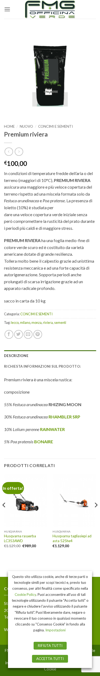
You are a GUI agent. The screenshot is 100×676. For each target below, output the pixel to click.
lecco (15, 322)
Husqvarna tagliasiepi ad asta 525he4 (72, 538)
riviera (48, 322)
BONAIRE (43, 441)
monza (36, 322)
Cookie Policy (25, 594)
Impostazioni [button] (55, 630)
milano (25, 322)
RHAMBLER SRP (64, 416)
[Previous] (4, 515)
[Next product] (9, 151)
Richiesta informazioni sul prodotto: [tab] (42, 366)
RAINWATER (52, 429)
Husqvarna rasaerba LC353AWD (20, 538)
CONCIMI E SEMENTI (55, 126)
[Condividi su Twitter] (18, 334)
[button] (7, 9)
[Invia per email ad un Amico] (28, 334)
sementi (60, 322)
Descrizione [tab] (16, 355)
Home (9, 126)
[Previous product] (19, 151)
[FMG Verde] (50, 9)
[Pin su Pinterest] (37, 334)
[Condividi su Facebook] (9, 334)
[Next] (96, 515)
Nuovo (26, 126)
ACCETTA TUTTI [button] (50, 658)
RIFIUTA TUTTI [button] (50, 645)
